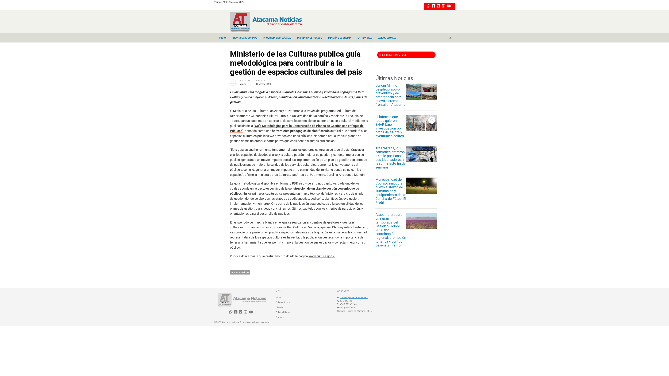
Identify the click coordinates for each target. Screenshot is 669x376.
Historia (279, 307)
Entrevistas (364, 38)
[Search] (450, 38)
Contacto (280, 317)
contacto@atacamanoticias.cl (354, 297)
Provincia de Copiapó (244, 38)
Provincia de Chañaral (277, 38)
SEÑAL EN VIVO (393, 55)
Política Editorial (283, 312)
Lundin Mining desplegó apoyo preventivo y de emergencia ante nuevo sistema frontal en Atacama (390, 95)
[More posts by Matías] (233, 81)
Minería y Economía (339, 38)
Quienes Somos (283, 302)
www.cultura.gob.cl (322, 256)
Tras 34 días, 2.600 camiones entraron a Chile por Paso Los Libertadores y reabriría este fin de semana (390, 157)
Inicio (222, 38)
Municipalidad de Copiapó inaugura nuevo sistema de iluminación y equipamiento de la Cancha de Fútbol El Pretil (390, 191)
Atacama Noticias (240, 272)
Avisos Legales (387, 38)
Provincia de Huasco (309, 38)
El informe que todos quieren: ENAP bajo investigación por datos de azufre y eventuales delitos (389, 126)
